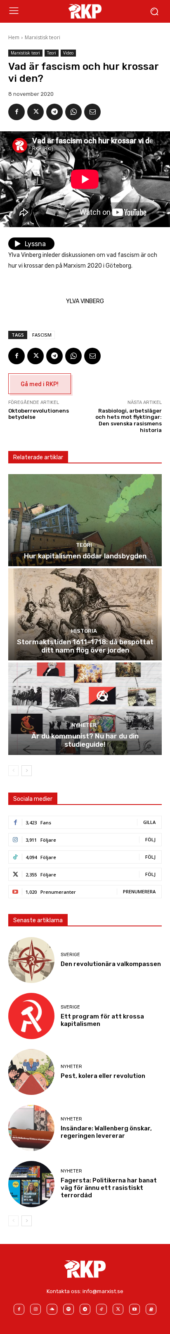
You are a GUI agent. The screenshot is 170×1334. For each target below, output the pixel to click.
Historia (84, 631)
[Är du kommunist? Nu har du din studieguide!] (85, 708)
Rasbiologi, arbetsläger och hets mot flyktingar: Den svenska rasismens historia (128, 420)
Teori (51, 53)
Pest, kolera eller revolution (103, 1076)
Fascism (42, 335)
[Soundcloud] (52, 1309)
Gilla (149, 822)
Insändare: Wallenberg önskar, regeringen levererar (106, 1132)
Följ (150, 839)
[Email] (92, 112)
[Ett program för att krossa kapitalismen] (31, 1016)
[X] (35, 112)
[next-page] (26, 770)
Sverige (70, 954)
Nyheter (84, 725)
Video (68, 53)
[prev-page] (13, 770)
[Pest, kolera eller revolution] (31, 1072)
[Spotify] (68, 1309)
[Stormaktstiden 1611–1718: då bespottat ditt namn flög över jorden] (85, 614)
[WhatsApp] (73, 112)
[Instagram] (35, 1309)
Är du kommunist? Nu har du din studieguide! (85, 740)
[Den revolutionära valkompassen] (31, 960)
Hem (13, 37)
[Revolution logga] (85, 11)
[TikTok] (101, 1309)
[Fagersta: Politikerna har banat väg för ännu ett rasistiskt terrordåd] (31, 1184)
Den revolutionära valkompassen (111, 964)
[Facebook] (16, 112)
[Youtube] (134, 1309)
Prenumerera (139, 891)
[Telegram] (54, 112)
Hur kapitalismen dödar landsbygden (85, 556)
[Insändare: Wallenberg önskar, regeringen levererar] (31, 1128)
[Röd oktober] (151, 1309)
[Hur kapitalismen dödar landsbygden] (85, 520)
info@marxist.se (103, 1291)
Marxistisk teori (42, 37)
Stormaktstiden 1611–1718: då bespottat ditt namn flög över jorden (85, 646)
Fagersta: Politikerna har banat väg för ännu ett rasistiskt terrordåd (109, 1188)
